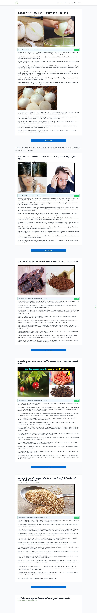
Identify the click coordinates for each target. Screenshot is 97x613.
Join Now (76, 49)
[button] (80, 3)
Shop (75, 2)
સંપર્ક (79, 2)
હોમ (58, 2)
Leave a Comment (21, 15)
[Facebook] (95, 305)
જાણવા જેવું (70, 2)
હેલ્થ (65, 2)
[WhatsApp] (95, 307)
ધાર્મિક (61, 2)
